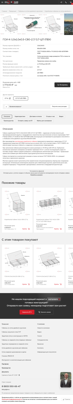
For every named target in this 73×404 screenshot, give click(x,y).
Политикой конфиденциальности (12, 399)
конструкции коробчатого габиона (26, 141)
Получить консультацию (59, 106)
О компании (41, 324)
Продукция (5, 324)
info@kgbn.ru (6, 389)
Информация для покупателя (46, 352)
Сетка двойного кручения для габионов (14, 348)
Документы (5, 372)
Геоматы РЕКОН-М (8, 356)
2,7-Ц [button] (6, 98)
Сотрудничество (42, 340)
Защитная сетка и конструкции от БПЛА (15, 336)
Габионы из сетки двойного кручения (14, 328)
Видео (39, 332)
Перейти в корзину (36, 175)
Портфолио (5, 364)
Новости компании (43, 328)
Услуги (39, 336)
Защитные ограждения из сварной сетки (15, 344)
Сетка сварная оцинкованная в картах (14, 352)
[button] (27, 312)
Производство (6, 368)
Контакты (40, 348)
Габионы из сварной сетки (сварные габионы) (16, 340)
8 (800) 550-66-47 (11, 386)
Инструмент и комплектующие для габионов (16, 360)
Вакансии (40, 344)
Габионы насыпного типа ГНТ (11, 332)
